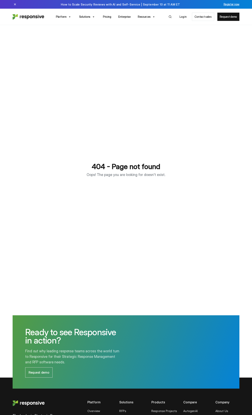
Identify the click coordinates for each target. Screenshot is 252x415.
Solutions (84, 16)
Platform (61, 16)
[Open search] (170, 17)
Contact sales (203, 16)
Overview (93, 411)
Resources (144, 16)
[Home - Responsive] (28, 17)
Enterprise (124, 16)
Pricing (107, 16)
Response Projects (164, 411)
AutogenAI (190, 411)
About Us (221, 411)
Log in (183, 16)
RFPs (122, 411)
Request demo (228, 16)
